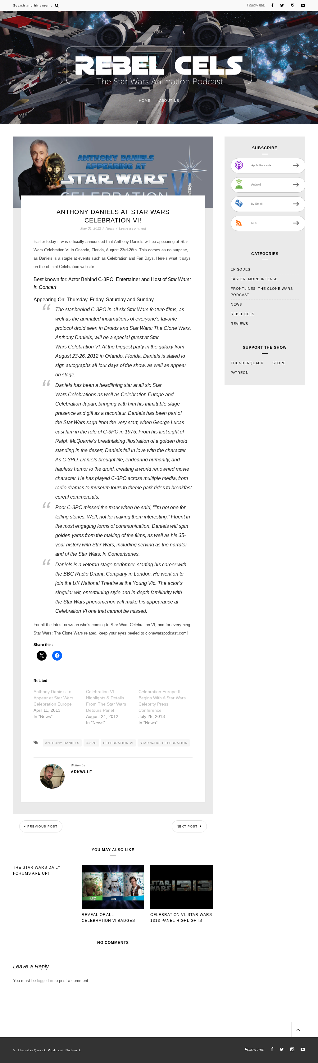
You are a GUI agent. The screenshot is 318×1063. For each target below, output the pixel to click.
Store (279, 363)
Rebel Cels (242, 314)
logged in (45, 980)
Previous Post (42, 826)
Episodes (240, 269)
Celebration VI (118, 743)
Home (144, 100)
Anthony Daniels (62, 743)
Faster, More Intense (254, 279)
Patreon (240, 373)
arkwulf (81, 772)
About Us (169, 100)
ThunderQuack (247, 363)
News (110, 228)
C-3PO (91, 743)
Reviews (239, 323)
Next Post (188, 826)
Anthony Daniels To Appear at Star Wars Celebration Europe (53, 697)
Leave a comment (132, 228)
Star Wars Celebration (164, 743)
